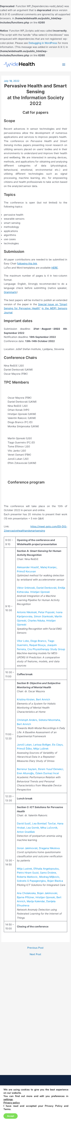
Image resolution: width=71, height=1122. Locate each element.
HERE (54, 267)
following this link (27, 263)
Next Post (35, 954)
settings (8, 1099)
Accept (10, 1116)
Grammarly (10, 292)
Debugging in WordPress (43, 43)
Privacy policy (11, 1102)
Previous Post (35, 948)
